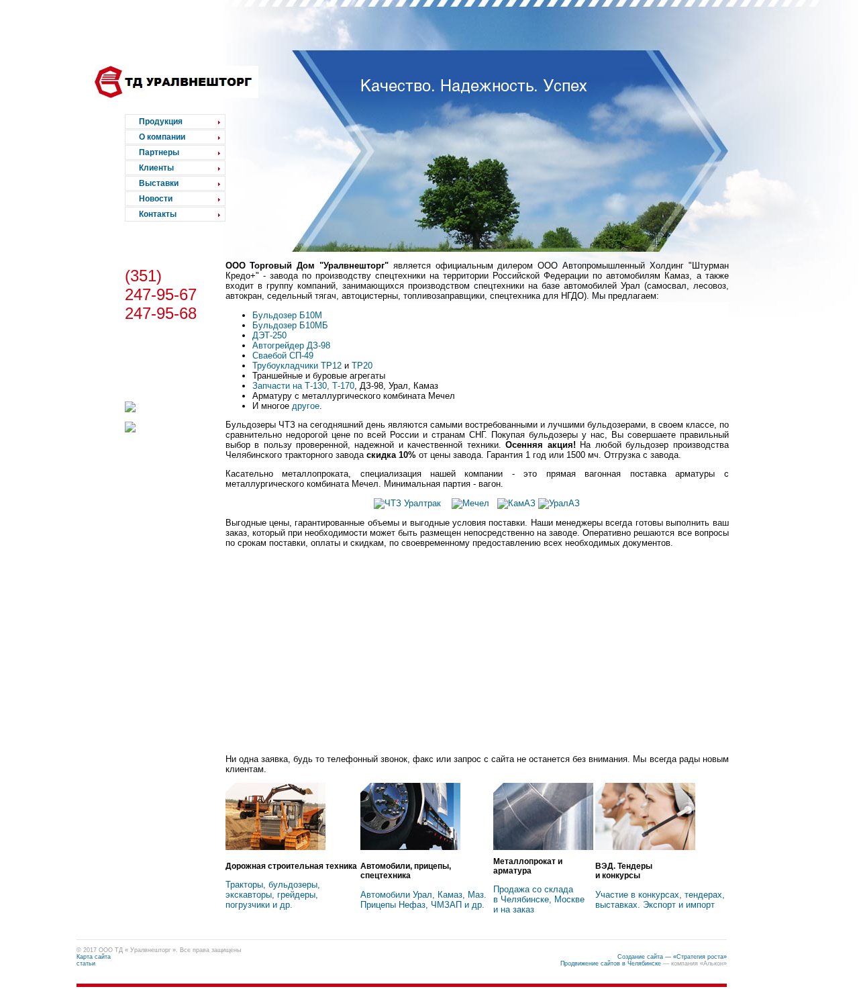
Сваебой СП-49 (282, 355)
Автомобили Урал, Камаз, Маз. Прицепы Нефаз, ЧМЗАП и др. (423, 900)
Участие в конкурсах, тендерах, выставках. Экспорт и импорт (660, 900)
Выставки (159, 183)
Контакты (157, 214)
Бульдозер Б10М (287, 315)
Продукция (161, 121)
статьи (86, 963)
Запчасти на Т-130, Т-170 (303, 386)
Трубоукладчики (285, 366)
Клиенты (156, 168)
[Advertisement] (477, 651)
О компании (162, 137)
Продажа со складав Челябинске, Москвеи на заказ (539, 899)
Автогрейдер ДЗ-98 (291, 345)
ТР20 (362, 366)
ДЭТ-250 (269, 335)
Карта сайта (94, 956)
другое (305, 406)
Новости (155, 198)
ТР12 (331, 366)
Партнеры (159, 152)
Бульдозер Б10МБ (290, 325)
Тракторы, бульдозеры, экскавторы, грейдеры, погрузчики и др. (272, 895)
